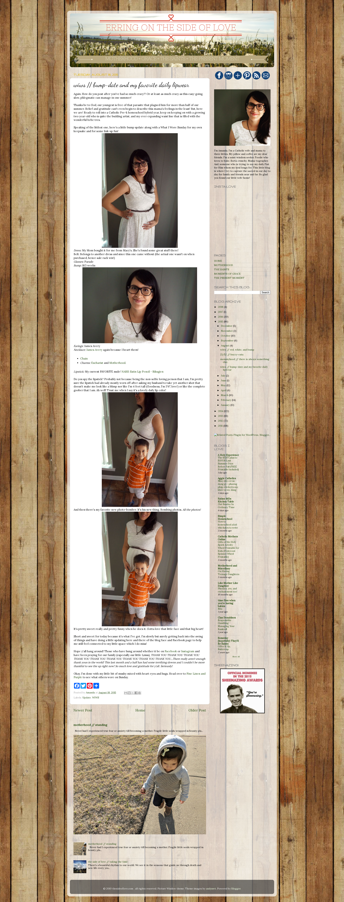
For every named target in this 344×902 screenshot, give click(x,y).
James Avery (94, 349)
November (227, 330)
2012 (221, 420)
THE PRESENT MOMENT (229, 277)
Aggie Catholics (227, 478)
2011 (220, 425)
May (223, 385)
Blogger (235, 888)
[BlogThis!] (129, 693)
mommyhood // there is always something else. (244, 361)
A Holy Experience (228, 455)
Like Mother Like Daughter (228, 584)
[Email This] (126, 693)
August (225, 345)
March (225, 395)
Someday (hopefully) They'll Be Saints (228, 640)
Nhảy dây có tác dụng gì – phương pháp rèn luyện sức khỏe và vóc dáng (228, 485)
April (224, 390)
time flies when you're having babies (226, 603)
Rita (220, 608)
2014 (221, 411)
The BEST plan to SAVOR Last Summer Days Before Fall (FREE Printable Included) (228, 463)
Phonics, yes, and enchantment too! (227, 590)
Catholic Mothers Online (228, 538)
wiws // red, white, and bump (237, 349)
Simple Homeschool (225, 517)
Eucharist (97, 363)
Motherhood (117, 363)
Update (86, 697)
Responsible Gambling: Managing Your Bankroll (226, 625)
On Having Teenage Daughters (228, 573)
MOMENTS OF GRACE (227, 273)
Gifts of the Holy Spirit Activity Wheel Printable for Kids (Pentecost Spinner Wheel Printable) (228, 549)
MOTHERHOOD (223, 265)
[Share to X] (132, 693)
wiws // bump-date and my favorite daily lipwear (244, 368)
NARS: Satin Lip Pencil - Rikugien (142, 371)
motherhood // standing (90, 725)
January (225, 405)
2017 (221, 311)
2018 (221, 306)
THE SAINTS (221, 269)
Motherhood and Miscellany (227, 567)
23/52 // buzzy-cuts (231, 354)
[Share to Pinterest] (139, 693)
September (227, 340)
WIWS (95, 697)
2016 (221, 316)
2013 (221, 416)
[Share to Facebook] (136, 693)
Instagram (187, 651)
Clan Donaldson (227, 617)
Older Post (197, 710)
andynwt (211, 888)
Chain (84, 358)
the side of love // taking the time (108, 861)
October (226, 335)
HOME (218, 260)
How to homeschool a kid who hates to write (228, 524)
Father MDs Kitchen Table (226, 500)
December (227, 325)
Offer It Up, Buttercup (224, 648)
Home (140, 710)
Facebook (171, 651)
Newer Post (82, 710)
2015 (221, 321)
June (224, 380)
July (223, 375)
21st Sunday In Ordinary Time (226, 506)
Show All (236, 656)
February (226, 400)
